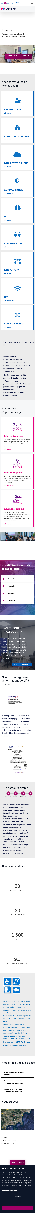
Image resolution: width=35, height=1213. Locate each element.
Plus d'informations (21, 664)
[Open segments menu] (17, 9)
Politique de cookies (9, 1190)
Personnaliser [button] (17, 1196)
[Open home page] (7, 3)
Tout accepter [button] (17, 1208)
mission (11, 356)
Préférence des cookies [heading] (13, 1168)
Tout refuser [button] (17, 1202)
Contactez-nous (17, 1162)
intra (14, 813)
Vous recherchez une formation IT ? (18, 56)
